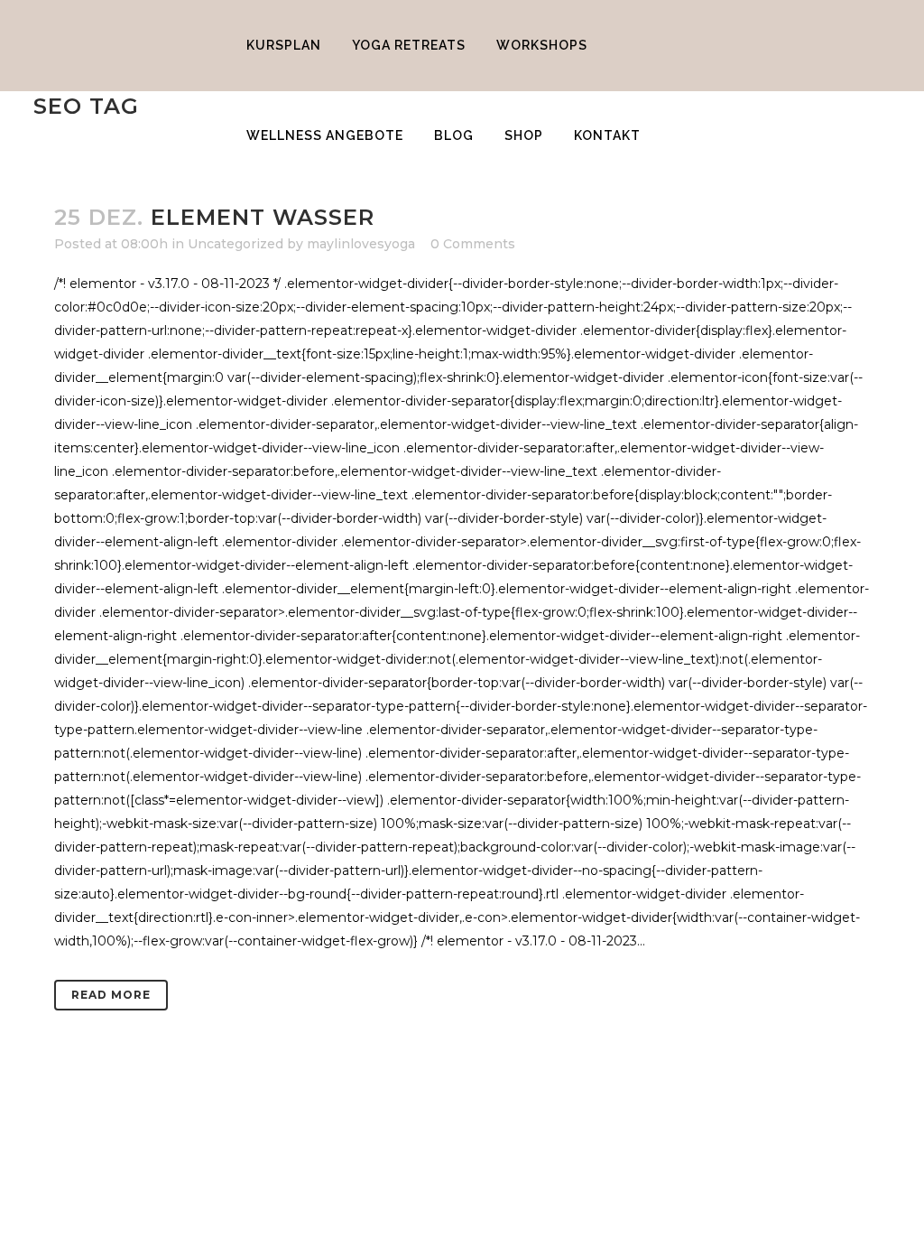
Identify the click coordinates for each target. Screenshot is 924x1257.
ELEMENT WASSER (262, 217)
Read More (111, 994)
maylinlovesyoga (361, 244)
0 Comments (472, 244)
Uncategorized (235, 244)
